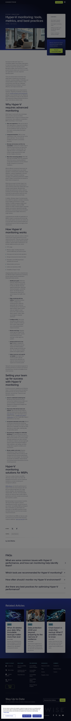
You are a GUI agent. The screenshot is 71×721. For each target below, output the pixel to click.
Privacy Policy (6, 712)
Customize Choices (9, 715)
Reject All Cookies (26, 715)
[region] (22, 712)
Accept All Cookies (37, 715)
